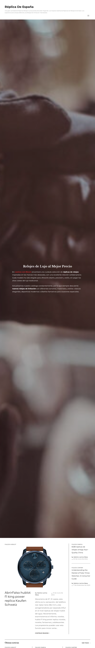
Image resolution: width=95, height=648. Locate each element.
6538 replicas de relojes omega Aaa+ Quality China (80, 550)
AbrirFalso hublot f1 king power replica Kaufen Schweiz (18, 599)
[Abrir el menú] (88, 16)
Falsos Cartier (77, 568)
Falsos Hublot (10, 544)
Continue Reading (42, 633)
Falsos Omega (77, 544)
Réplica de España (19, 7)
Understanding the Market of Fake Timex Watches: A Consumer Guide (81, 574)
